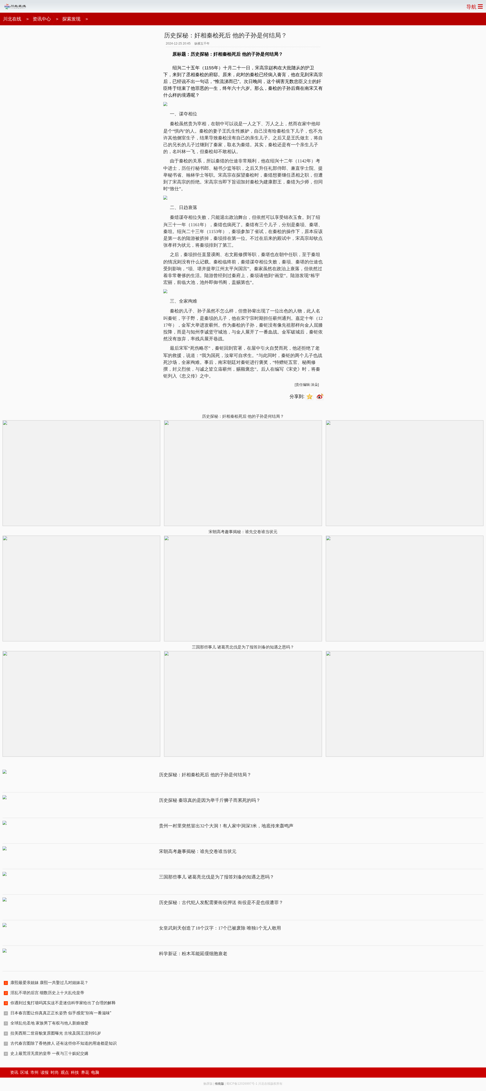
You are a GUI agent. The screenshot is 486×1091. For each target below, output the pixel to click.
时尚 (55, 1072)
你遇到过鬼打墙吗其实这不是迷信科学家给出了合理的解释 (63, 1003)
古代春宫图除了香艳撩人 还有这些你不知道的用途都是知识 (63, 1043)
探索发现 (71, 19)
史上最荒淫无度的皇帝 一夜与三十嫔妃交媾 (49, 1053)
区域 (24, 1072)
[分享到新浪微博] (320, 396)
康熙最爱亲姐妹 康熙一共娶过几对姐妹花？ (49, 982)
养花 (85, 1072)
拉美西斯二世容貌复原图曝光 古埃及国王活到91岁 (55, 1033)
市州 (34, 1072)
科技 (75, 1072)
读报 (44, 1072)
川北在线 (12, 19)
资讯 (14, 1072)
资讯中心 (42, 19)
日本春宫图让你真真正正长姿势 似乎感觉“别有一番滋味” (60, 1013)
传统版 (219, 1083)
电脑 (95, 1072)
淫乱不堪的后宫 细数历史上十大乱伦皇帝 (47, 993)
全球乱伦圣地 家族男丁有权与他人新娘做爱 (49, 1023)
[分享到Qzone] (310, 396)
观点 (65, 1072)
